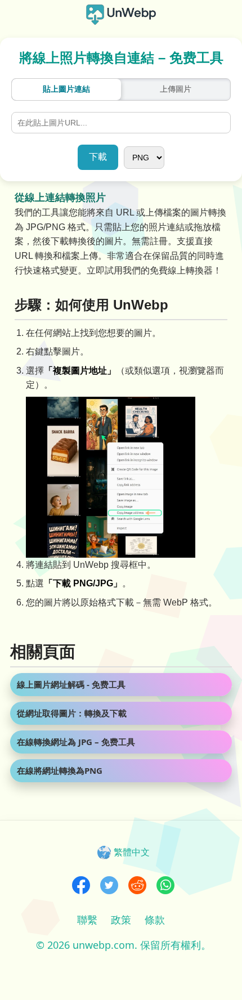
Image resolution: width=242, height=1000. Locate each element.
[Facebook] (81, 886)
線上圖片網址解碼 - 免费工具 (71, 684)
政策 (121, 919)
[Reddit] (137, 886)
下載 (98, 157)
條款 (155, 919)
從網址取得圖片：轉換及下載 (72, 713)
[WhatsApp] (165, 886)
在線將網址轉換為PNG (59, 770)
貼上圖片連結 (66, 88)
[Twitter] (109, 886)
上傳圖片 (175, 88)
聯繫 (87, 919)
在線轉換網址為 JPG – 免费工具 (76, 741)
